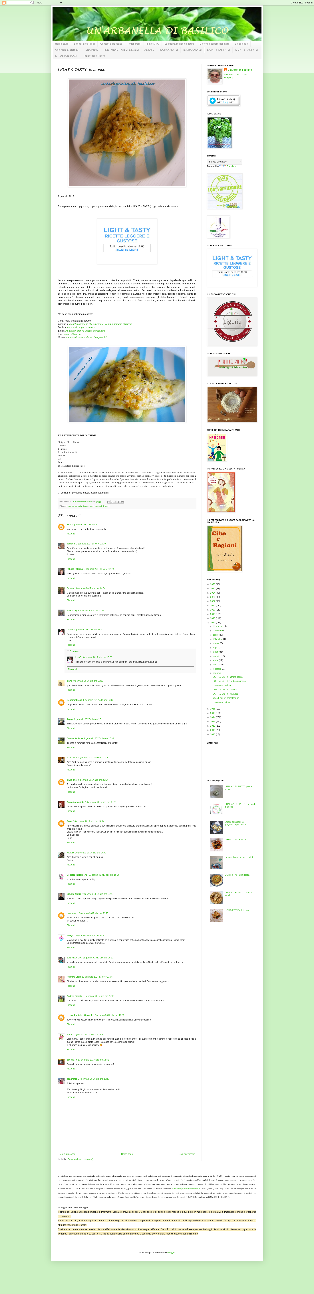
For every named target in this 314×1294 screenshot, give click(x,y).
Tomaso (71, 543)
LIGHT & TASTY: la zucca (237, 839)
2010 (213, 734)
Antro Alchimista (75, 802)
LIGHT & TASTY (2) (246, 49)
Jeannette (72, 1079)
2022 (213, 601)
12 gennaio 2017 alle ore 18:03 (108, 1015)
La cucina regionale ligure (179, 43)
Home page (62, 43)
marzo (216, 664)
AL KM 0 (149, 49)
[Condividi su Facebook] (119, 502)
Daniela (71, 588)
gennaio (217, 673)
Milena (70, 610)
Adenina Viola (74, 977)
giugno (216, 652)
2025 (213, 588)
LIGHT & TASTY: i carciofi (224, 689)
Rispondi (71, 533)
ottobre (216, 635)
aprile (216, 660)
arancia (78, 506)
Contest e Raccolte (111, 43)
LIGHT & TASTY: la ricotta (237, 875)
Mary (69, 1034)
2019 (213, 614)
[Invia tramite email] (108, 502)
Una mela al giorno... (67, 49)
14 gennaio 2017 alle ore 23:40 (93, 1079)
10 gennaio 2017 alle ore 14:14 (88, 821)
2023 (213, 597)
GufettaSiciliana (75, 738)
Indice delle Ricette (95, 55)
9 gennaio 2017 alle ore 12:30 (91, 543)
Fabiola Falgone (75, 569)
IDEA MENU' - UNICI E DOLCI (121, 49)
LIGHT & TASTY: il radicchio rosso (229, 681)
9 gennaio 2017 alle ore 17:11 (89, 719)
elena (69, 681)
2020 (213, 610)
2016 (213, 709)
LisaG (70, 629)
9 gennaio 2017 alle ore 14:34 (90, 588)
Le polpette (241, 43)
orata (92, 506)
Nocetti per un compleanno (225, 698)
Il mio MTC (152, 43)
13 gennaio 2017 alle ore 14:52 (93, 1060)
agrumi (71, 506)
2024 (213, 593)
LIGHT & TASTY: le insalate (238, 910)
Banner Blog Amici (84, 43)
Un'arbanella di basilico (240, 70)
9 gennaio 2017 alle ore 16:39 (98, 700)
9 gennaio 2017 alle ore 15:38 (97, 657)
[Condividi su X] (115, 502)
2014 (213, 717)
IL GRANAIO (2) (192, 49)
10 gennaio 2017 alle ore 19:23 (97, 894)
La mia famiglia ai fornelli (79, 1015)
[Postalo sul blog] (112, 502)
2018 (213, 618)
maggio (217, 656)
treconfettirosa (74, 700)
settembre (218, 639)
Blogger (171, 1252)
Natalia (70, 852)
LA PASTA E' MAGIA (66, 55)
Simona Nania (74, 894)
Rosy (69, 821)
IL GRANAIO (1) (169, 49)
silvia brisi (72, 780)
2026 (213, 584)
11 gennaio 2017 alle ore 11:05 (97, 977)
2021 (213, 605)
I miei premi (134, 43)
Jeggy (70, 719)
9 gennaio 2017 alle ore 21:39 (93, 757)
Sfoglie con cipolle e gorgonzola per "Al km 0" (237, 823)
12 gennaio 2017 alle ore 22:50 (88, 1034)
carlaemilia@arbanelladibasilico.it (186, 1189)
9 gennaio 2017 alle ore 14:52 (89, 629)
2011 (213, 730)
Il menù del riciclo (221, 702)
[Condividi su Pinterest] (122, 502)
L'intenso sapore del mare (215, 43)
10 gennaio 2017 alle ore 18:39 (104, 875)
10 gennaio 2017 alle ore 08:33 (100, 802)
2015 (213, 713)
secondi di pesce (102, 506)
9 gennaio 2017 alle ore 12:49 (99, 569)
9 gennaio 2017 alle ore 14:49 (89, 610)
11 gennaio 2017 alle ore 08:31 (98, 957)
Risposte (74, 651)
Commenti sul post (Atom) (80, 1159)
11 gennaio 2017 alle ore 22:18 (98, 996)
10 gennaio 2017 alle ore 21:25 (92, 913)
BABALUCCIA (74, 957)
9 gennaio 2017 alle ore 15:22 (88, 681)
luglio (216, 647)
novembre (218, 630)
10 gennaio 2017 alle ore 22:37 (89, 935)
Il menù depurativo (221, 685)
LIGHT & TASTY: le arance (225, 694)
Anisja (70, 935)
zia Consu (72, 757)
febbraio (217, 669)
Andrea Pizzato (74, 996)
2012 (213, 726)
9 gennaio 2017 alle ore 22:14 (93, 780)
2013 (213, 721)
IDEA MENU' (92, 49)
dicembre (218, 626)
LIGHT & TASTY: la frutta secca (227, 677)
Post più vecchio (187, 1154)
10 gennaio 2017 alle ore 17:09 (90, 852)
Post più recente (67, 1154)
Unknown (71, 913)
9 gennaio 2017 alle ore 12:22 (87, 524)
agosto (216, 643)
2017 (213, 622)
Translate (231, 166)
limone (85, 506)
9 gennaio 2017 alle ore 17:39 (99, 738)
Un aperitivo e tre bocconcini (239, 857)
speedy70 (72, 1060)
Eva (69, 524)
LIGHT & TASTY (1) (218, 49)
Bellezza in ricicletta (77, 875)
